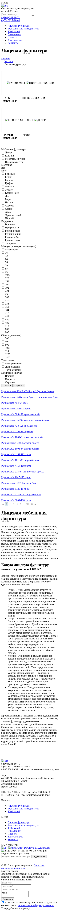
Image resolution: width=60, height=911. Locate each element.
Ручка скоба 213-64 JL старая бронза (21, 494)
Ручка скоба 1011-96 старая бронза (20, 460)
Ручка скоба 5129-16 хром (15, 488)
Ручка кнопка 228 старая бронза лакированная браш (29, 397)
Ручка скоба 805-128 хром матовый (20, 414)
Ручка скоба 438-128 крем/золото (19, 425)
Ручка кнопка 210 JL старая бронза (20, 443)
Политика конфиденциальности (22, 866)
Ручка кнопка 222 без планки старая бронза (25, 420)
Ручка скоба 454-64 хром (14, 402)
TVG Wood (14, 31)
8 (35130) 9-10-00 (10, 20)
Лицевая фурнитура (18, 25)
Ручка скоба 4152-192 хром (16, 454)
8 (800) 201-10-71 (10, 17)
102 (27, 504)
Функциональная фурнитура (23, 28)
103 (31, 504)
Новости (12, 37)
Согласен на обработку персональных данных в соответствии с (29, 904)
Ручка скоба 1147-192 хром (16, 477)
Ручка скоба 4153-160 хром (16, 465)
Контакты (13, 43)
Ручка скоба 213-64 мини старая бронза (22, 471)
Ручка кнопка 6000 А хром (16, 408)
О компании (14, 34)
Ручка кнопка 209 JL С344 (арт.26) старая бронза (27, 391)
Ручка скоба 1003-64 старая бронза (20, 448)
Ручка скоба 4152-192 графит (17, 431)
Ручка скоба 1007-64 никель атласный (22, 437)
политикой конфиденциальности (36, 905)
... (24, 504)
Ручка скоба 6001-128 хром (16, 500)
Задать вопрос (15, 40)
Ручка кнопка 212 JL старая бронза (20, 483)
